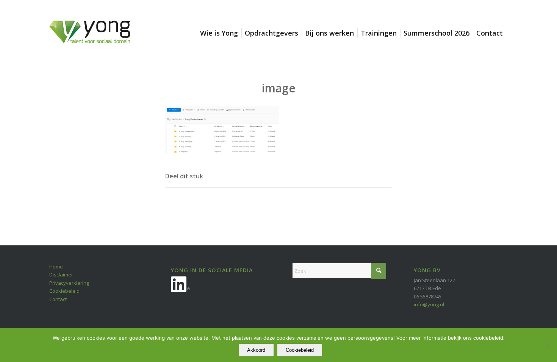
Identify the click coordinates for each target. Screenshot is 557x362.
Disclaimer (61, 274)
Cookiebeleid (64, 290)
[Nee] (547, 345)
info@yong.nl (429, 304)
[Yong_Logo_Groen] (89, 37)
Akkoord (256, 350)
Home (56, 266)
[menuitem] (221, 33)
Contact (58, 299)
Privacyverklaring (69, 282)
